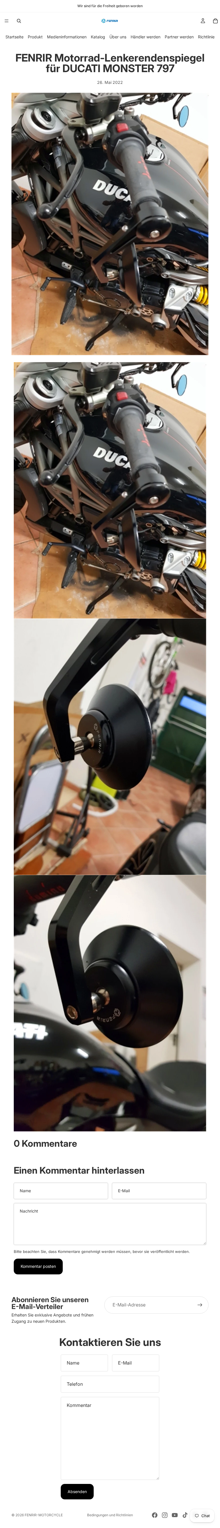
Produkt (35, 36)
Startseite (14, 36)
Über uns (117, 36)
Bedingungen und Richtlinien (110, 1515)
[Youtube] (174, 1515)
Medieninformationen (67, 36)
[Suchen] (19, 21)
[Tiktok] (185, 1515)
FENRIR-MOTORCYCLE (44, 1515)
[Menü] (6, 20)
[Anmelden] (200, 1305)
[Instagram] (164, 1515)
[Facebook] (154, 1515)
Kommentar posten (38, 1266)
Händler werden (145, 36)
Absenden (77, 1491)
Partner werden (179, 36)
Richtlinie (206, 36)
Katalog (98, 36)
